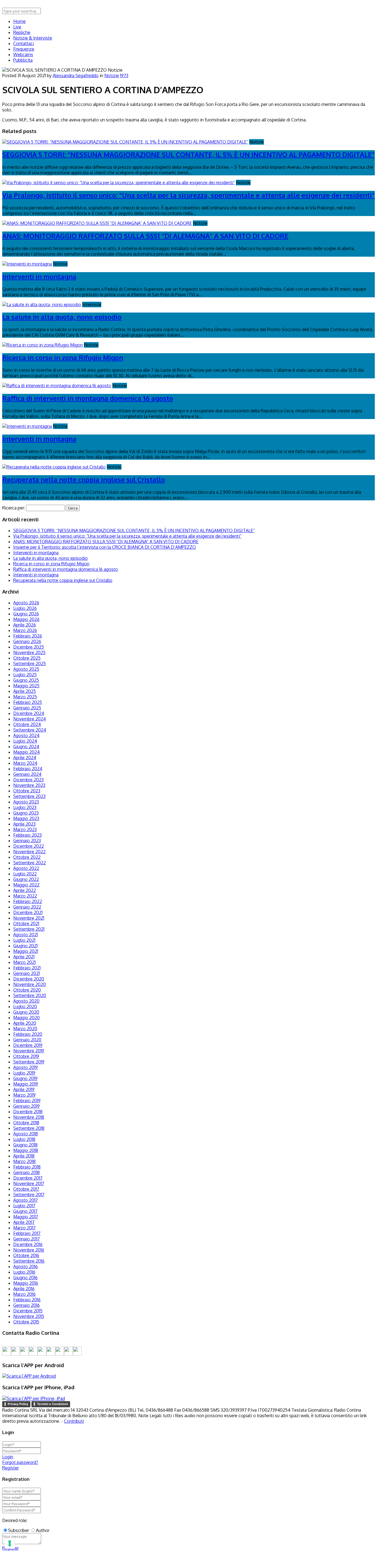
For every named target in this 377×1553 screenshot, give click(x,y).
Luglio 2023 (24, 807)
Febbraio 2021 (27, 968)
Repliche (21, 32)
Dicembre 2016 (28, 1244)
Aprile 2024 (24, 757)
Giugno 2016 (25, 1277)
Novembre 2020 (29, 984)
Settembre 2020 (29, 995)
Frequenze (23, 49)
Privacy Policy (18, 1404)
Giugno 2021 (25, 945)
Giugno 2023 (26, 813)
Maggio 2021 (25, 951)
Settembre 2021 (28, 929)
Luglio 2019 (24, 1073)
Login (7, 1457)
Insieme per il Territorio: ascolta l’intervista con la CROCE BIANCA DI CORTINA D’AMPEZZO (104, 547)
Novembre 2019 (28, 1050)
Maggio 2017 (25, 1216)
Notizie (111, 75)
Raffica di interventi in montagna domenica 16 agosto (87, 398)
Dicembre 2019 (28, 1045)
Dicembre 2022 (28, 846)
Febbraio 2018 (27, 1167)
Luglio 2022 (25, 873)
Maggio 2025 (26, 685)
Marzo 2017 (24, 1228)
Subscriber (18, 1530)
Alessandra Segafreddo (76, 75)
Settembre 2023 (29, 796)
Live (17, 27)
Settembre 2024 (29, 730)
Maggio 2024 (26, 752)
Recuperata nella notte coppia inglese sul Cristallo (83, 479)
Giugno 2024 (26, 746)
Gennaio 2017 (26, 1239)
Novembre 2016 (28, 1250)
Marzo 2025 (25, 696)
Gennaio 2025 (27, 708)
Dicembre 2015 (28, 1310)
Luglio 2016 (24, 1272)
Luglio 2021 (24, 940)
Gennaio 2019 (26, 1106)
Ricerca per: (13, 508)
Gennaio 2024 (27, 774)
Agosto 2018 (25, 1133)
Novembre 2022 (29, 851)
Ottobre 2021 (26, 923)
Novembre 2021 (28, 918)
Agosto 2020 (26, 1001)
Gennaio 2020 (27, 1039)
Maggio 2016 (25, 1283)
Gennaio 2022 (27, 907)
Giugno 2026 (26, 613)
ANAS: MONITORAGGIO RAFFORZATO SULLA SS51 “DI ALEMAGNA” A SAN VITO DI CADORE (145, 235)
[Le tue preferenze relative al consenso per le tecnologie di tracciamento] (9, 1543)
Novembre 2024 (29, 719)
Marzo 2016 (24, 1294)
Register (10, 1468)
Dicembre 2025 (28, 647)
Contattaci (23, 43)
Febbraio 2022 (27, 901)
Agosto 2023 (26, 802)
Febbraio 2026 (27, 636)
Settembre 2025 (29, 663)
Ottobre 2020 (27, 990)
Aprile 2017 (23, 1222)
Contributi (74, 1421)
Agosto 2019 (25, 1067)
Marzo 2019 (24, 1095)
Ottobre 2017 (26, 1189)
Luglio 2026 (25, 608)
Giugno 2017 (25, 1211)
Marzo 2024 (25, 763)
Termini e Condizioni (52, 1404)
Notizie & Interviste (32, 38)
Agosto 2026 (26, 602)
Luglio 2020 (25, 1006)
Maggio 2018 (25, 1150)
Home (19, 21)
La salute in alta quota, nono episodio (61, 317)
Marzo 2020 (25, 1028)
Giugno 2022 (26, 879)
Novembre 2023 (29, 785)
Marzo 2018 (24, 1161)
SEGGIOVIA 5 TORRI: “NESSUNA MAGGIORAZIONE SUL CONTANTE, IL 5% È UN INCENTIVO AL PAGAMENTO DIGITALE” (188, 154)
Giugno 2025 (26, 680)
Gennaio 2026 (27, 641)
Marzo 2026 (25, 630)
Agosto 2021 (25, 934)
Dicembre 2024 (28, 713)
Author (42, 1530)
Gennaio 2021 (26, 973)
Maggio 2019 (25, 1084)
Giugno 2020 (26, 1012)
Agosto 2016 (25, 1266)
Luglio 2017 (24, 1205)
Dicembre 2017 (28, 1178)
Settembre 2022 (29, 862)
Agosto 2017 (25, 1200)
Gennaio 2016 (26, 1305)
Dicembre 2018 (28, 1111)
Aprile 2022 (24, 890)
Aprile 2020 (24, 1023)
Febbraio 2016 (27, 1299)
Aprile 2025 (24, 691)
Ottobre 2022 (27, 857)
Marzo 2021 (24, 962)
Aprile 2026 (24, 625)
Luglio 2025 (25, 674)
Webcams (23, 54)
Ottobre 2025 (27, 658)
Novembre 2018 (28, 1117)
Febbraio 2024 (27, 768)
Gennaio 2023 (27, 840)
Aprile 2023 (24, 824)
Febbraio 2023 (27, 835)
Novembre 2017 (28, 1183)
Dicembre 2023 (28, 779)
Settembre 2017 (28, 1194)
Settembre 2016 (28, 1261)
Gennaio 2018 (26, 1172)
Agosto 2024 (26, 735)
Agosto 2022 (26, 868)
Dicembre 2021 (28, 912)
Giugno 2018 (25, 1145)
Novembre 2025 (29, 652)
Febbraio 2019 (27, 1100)
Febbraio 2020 (27, 1034)
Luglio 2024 (25, 741)
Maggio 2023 (26, 818)
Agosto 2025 (26, 669)
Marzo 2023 (25, 829)
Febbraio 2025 (27, 702)
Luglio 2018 (24, 1139)
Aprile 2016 (23, 1288)
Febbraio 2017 (27, 1233)
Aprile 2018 (23, 1156)
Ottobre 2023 (26, 791)
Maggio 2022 (26, 885)
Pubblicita (23, 60)
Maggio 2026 (26, 619)
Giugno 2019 (25, 1078)
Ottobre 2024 (27, 724)
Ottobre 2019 (26, 1056)
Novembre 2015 (28, 1316)
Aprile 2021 (23, 956)
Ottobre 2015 (26, 1322)
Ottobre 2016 (26, 1255)
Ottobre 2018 (26, 1122)
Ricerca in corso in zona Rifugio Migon (62, 357)
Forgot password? (20, 1462)
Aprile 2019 (23, 1089)
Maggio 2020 (26, 1017)
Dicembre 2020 (28, 979)
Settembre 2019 (28, 1062)
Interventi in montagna (39, 276)
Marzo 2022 (25, 896)
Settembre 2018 (28, 1128)
